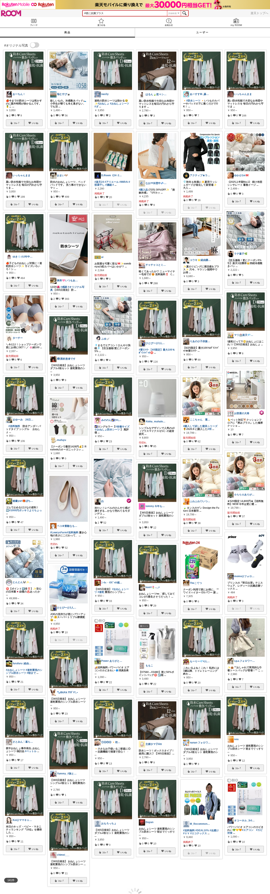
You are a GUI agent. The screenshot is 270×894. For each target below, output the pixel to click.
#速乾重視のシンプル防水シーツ (24, 671)
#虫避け (214, 830)
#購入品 (143, 189)
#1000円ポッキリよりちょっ (25, 510)
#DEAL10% (202, 830)
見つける (101, 22)
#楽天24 (99, 181)
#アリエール (112, 181)
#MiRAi (123, 181)
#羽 (210, 429)
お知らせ (168, 22)
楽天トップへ (259, 13)
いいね (35, 123)
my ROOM (236, 22)
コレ (16, 123)
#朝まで (31, 672)
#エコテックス (198, 833)
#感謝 (64, 287)
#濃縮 (108, 184)
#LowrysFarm (58, 532)
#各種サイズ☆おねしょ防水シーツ (112, 428)
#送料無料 (14, 426)
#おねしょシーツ (15, 669)
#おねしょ (103, 103)
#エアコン (248, 830)
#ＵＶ (186, 833)
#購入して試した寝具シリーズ (200, 426)
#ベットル (30, 751)
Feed (34, 22)
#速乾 (101, 592)
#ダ (96, 106)
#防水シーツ (193, 100)
